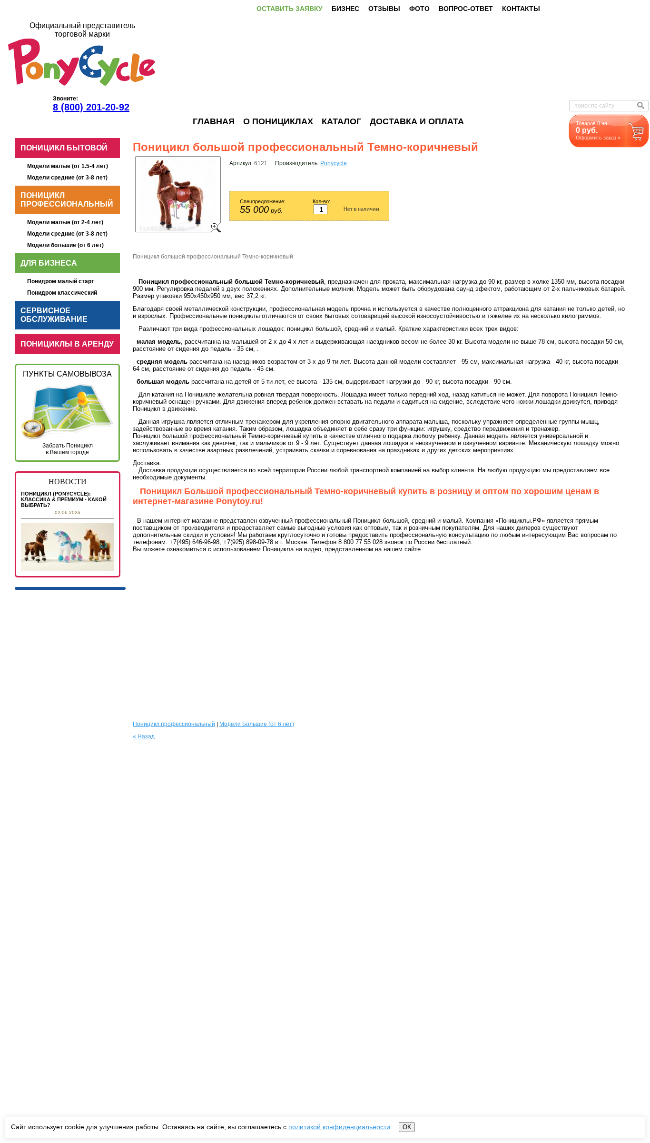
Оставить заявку (289, 8)
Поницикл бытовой (64, 148)
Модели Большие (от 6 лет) (256, 724)
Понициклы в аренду (67, 344)
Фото (419, 8)
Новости (68, 481)
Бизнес (345, 8)
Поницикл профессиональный (66, 199)
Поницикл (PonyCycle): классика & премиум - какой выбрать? (64, 499)
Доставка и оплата (417, 121)
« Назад (144, 736)
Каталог (341, 121)
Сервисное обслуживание (54, 315)
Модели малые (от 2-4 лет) (65, 222)
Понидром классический (62, 292)
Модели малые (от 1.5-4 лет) (67, 166)
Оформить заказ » (598, 137)
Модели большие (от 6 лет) (65, 245)
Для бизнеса (48, 263)
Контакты (521, 8)
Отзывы (384, 8)
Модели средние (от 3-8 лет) (67, 177)
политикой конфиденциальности (339, 1127)
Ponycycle (333, 163)
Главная (214, 121)
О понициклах (278, 121)
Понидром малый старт (60, 281)
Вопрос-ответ (466, 8)
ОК (407, 1127)
